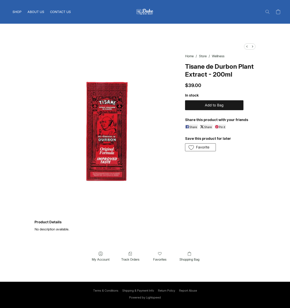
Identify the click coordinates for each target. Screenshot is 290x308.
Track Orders (130, 259)
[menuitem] (247, 46)
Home (189, 56)
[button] (145, 12)
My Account (100, 259)
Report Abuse (188, 290)
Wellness (218, 56)
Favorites (160, 259)
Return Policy (166, 290)
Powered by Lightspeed (145, 297)
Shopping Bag (189, 259)
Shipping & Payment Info (138, 290)
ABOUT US (35, 12)
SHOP (17, 12)
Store (203, 56)
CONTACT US (60, 12)
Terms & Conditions (105, 290)
